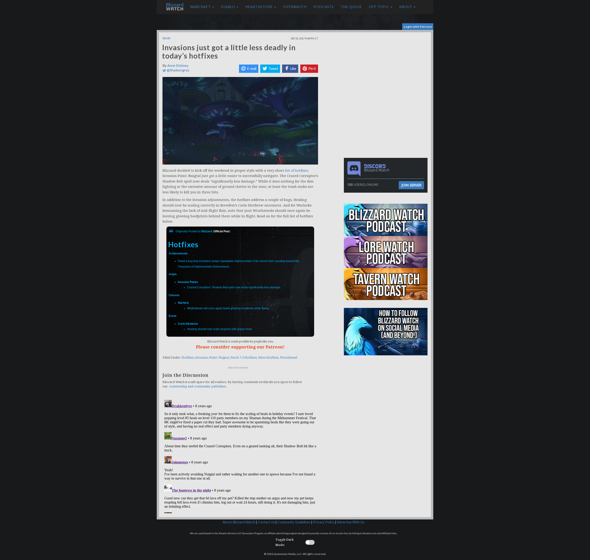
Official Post (222, 231)
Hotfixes (187, 357)
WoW (166, 38)
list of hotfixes (296, 170)
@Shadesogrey (177, 70)
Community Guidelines (293, 522)
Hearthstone (259, 7)
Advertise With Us (350, 522)
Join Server (411, 185)
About (406, 7)
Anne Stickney (178, 66)
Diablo (228, 7)
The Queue (351, 7)
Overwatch (295, 7)
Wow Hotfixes (268, 357)
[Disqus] (240, 455)
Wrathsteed (288, 357)
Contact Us (266, 522)
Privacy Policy (323, 522)
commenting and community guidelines (197, 386)
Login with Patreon (418, 26)
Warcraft (201, 7)
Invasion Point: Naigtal (212, 357)
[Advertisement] (386, 64)
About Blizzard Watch (238, 522)
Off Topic (379, 7)
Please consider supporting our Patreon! (240, 347)
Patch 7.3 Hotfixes (243, 357)
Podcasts (323, 7)
